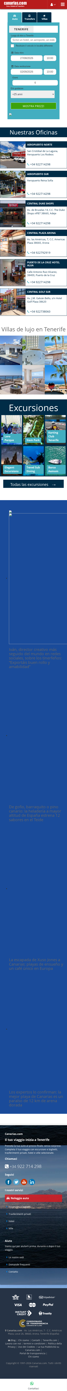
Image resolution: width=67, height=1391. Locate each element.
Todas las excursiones (33, 484)
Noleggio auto (20, 1198)
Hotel (11, 1221)
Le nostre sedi (16, 1257)
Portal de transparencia (32, 1353)
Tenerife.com (50, 1340)
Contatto (13, 1271)
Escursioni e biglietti (20, 1206)
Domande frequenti (19, 1264)
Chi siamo (23, 1340)
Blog (13, 1340)
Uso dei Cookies (26, 1346)
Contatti (36, 1340)
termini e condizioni (34, 1343)
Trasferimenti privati (20, 1214)
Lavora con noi (13, 1343)
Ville (11, 1228)
